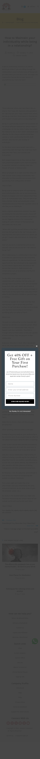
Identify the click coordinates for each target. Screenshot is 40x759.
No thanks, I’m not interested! (20, 411)
